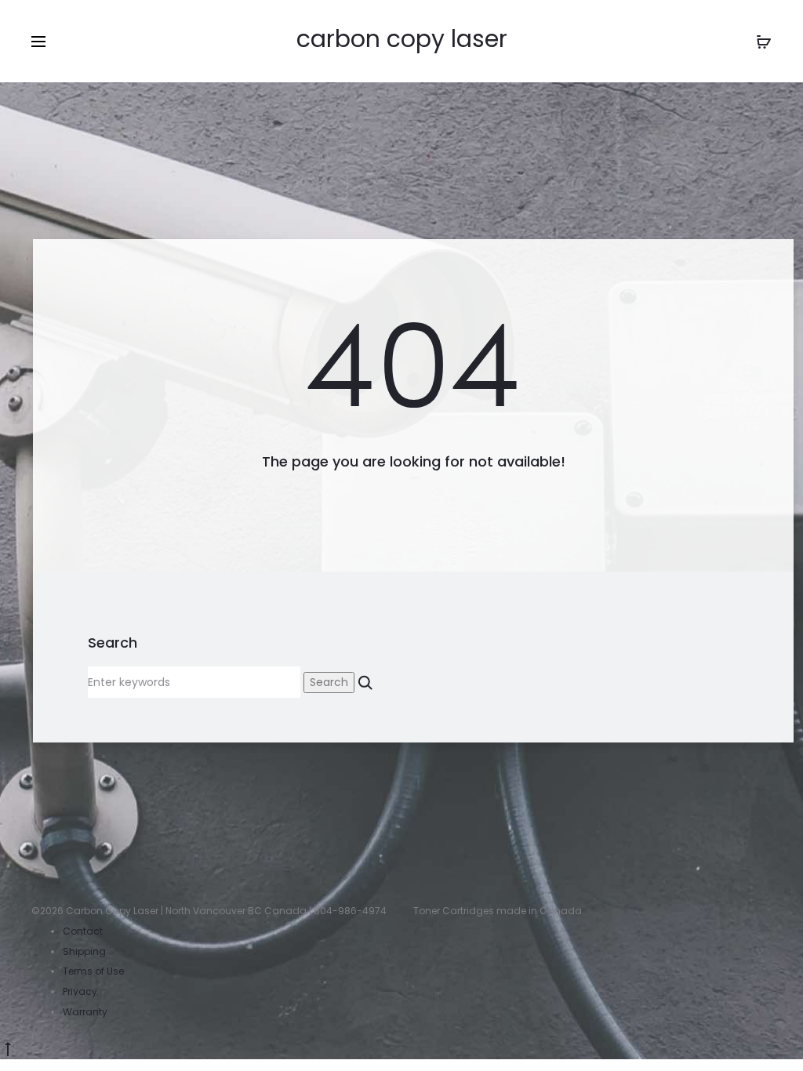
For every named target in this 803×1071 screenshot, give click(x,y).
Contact (83, 931)
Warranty (85, 1011)
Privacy (80, 991)
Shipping (84, 951)
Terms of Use (93, 971)
